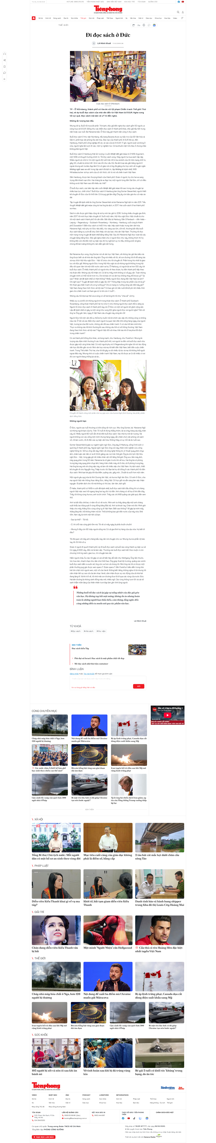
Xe (126, 18)
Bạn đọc (136, 1103)
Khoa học (158, 18)
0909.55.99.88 (69, 1115)
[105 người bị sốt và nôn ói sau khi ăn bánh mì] (56, 1053)
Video (175, 18)
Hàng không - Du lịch (157, 1103)
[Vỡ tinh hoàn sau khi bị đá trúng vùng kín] (107, 1053)
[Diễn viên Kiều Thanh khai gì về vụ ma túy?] (56, 884)
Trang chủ (33, 18)
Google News (154, 25)
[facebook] (178, 2)
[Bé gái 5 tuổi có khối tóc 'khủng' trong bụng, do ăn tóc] (159, 1053)
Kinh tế (48, 18)
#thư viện (101, 631)
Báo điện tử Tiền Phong (108, 9)
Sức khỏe (74, 18)
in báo (144, 25)
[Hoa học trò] (181, 1088)
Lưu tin (4, 66)
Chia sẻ (4, 60)
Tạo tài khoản (89, 674)
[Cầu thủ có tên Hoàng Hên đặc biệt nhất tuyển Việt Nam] (159, 930)
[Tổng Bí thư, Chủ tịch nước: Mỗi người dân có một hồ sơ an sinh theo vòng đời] (56, 837)
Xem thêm (182, 18)
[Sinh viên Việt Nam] (168, 1088)
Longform (104, 1095)
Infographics (122, 1095)
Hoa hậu (167, 18)
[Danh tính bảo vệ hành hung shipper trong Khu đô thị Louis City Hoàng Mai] (159, 884)
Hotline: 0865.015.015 (75, 2)
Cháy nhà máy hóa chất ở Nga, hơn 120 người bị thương (48, 739)
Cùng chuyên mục (44, 711)
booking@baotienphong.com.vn (75, 1118)
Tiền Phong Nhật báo (95, 2)
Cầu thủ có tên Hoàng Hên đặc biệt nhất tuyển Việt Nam (158, 949)
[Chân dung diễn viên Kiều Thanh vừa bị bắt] (56, 930)
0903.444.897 (99, 1115)
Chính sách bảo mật (165, 1112)
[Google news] (148, 1118)
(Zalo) (78, 1115)
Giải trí (140, 18)
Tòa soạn (141, 2)
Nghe (4, 54)
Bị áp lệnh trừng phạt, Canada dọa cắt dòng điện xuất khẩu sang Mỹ (129, 739)
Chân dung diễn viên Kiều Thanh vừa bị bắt (55, 949)
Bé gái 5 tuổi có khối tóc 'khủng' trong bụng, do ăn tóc (158, 1072)
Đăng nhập (74, 674)
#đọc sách (75, 631)
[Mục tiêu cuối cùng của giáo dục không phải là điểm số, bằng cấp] (107, 837)
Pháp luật (100, 18)
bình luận (149, 25)
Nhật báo (53, 1095)
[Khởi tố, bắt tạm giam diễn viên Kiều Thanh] (107, 884)
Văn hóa (133, 18)
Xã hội (40, 18)
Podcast (86, 1095)
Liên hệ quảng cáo (70, 1112)
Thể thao (110, 18)
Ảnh (67, 1095)
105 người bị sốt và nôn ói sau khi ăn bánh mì (54, 1072)
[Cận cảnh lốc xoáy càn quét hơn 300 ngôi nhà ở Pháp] (50, 784)
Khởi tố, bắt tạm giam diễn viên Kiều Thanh (106, 903)
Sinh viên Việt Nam (114, 2)
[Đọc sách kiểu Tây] (137, 649)
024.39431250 (39, 1120)
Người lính (119, 18)
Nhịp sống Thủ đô (38, 1107)
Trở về (4, 79)
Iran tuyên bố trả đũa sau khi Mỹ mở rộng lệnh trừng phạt (128, 769)
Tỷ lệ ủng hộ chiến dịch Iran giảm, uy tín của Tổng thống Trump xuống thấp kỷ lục (129, 800)
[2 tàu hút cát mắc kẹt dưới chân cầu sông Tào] (159, 837)
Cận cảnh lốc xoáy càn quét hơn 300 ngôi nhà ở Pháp (49, 799)
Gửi (138, 686)
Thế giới (83, 18)
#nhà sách (88, 631)
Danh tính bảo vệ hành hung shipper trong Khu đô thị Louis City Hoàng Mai (159, 903)
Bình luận (4, 73)
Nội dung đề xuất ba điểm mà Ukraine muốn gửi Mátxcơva (89, 739)
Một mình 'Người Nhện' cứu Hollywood (107, 947)
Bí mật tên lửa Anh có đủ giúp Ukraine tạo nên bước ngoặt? (89, 799)
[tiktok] (135, 1118)
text (138, 25)
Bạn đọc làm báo (45, 1137)
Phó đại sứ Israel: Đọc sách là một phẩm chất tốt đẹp (99, 658)
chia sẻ (133, 25)
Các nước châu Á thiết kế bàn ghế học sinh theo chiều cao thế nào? (49, 769)
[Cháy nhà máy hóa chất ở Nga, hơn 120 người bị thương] (50, 725)
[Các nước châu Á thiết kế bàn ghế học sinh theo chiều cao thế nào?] (50, 755)
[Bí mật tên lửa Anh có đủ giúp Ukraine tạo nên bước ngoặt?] (89, 784)
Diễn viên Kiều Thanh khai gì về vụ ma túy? (56, 903)
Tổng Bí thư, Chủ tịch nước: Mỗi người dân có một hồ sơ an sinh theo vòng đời (56, 856)
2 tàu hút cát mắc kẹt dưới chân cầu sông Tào (157, 856)
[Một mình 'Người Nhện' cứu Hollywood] (107, 930)
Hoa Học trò (129, 2)
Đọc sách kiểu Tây (80, 648)
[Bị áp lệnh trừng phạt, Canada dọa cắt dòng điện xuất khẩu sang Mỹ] (129, 725)
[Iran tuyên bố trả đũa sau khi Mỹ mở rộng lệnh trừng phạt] (129, 755)
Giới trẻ (91, 18)
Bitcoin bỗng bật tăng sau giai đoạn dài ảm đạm (88, 769)
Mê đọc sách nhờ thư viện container (91, 663)
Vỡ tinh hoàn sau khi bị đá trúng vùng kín (106, 1072)
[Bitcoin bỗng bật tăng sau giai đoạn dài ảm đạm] (89, 755)
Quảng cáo (152, 2)
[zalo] (141, 1118)
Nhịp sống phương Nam (57, 1107)
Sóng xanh (57, 18)
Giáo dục (149, 18)
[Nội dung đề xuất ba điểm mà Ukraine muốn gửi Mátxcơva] (89, 725)
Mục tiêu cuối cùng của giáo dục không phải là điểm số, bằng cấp (107, 856)
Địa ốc (66, 18)
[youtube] (182, 2)
